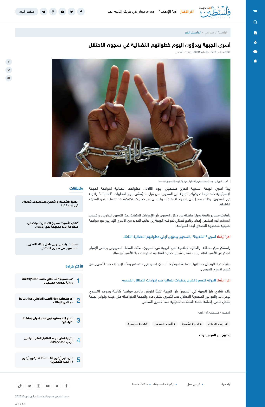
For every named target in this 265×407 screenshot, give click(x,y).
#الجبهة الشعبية (191, 324)
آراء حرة (226, 384)
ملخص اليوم (26, 11)
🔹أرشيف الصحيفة (165, 384)
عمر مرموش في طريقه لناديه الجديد (143, 11)
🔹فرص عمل (195, 384)
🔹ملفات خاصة (142, 384)
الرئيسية (222, 32)
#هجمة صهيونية (138, 324)
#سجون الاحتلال (218, 324)
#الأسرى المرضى (165, 324)
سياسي (209, 32)
